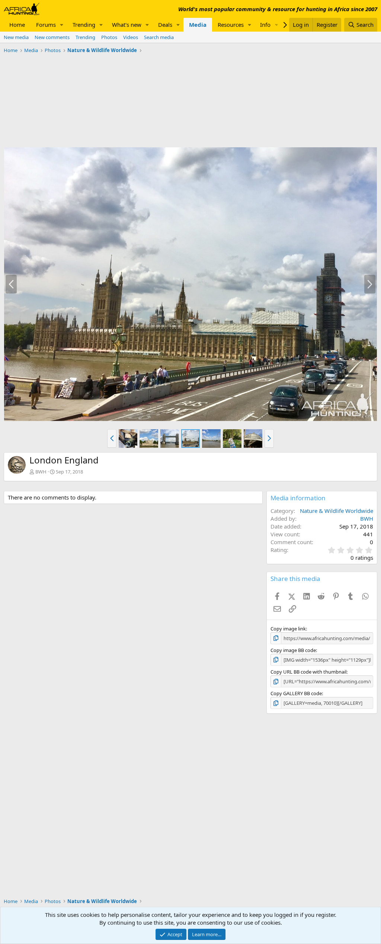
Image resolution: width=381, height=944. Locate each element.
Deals (165, 24)
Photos (109, 37)
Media (197, 24)
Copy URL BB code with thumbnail (308, 671)
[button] (62, 25)
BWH (41, 471)
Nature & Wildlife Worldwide (336, 510)
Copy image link (288, 628)
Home (17, 24)
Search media (159, 37)
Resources (231, 24)
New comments (52, 37)
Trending (84, 24)
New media (16, 37)
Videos (130, 37)
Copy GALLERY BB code (296, 693)
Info (265, 24)
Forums (46, 24)
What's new (126, 24)
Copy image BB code (293, 650)
